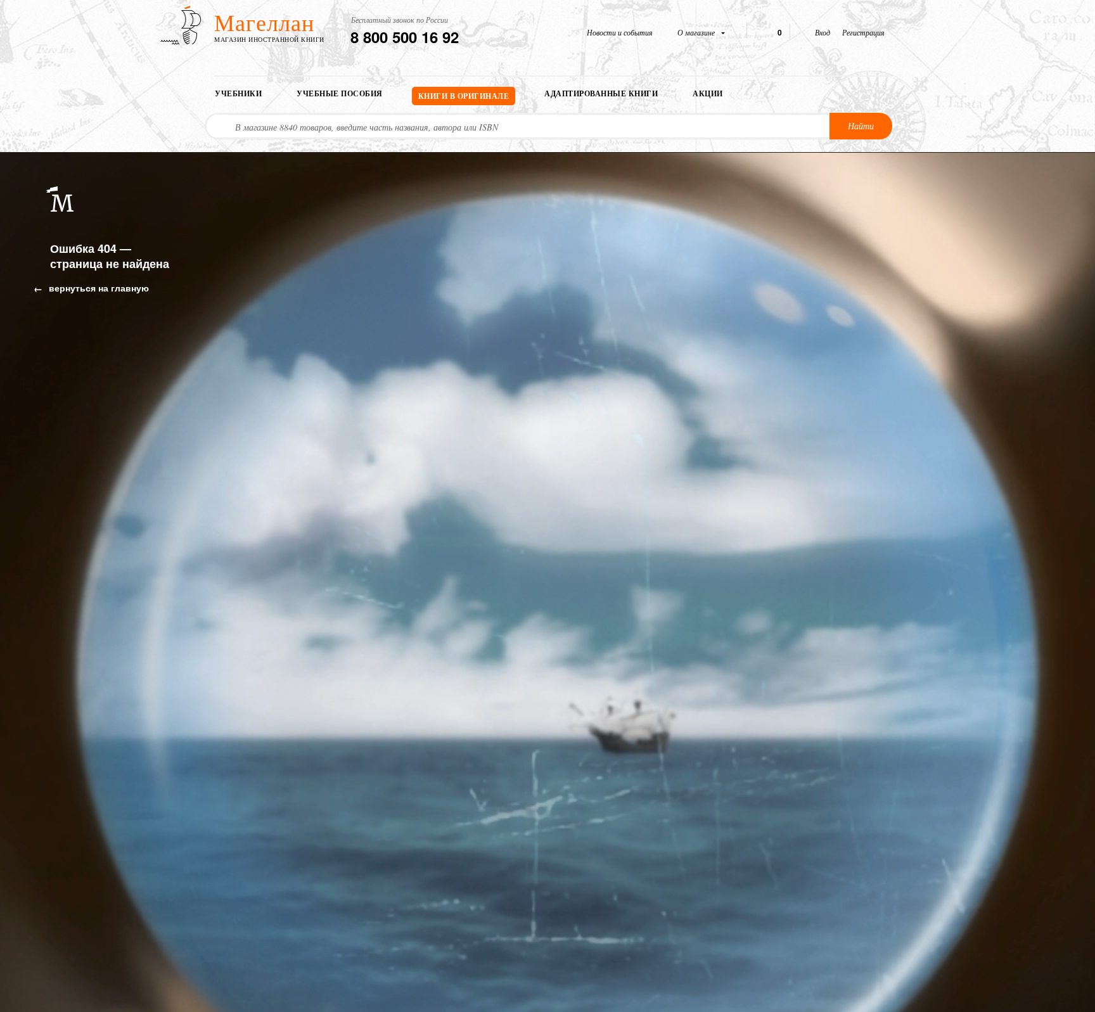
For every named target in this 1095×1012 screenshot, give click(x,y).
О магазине (697, 32)
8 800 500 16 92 (404, 37)
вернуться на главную (97, 287)
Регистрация (863, 32)
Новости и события (620, 32)
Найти (861, 126)
